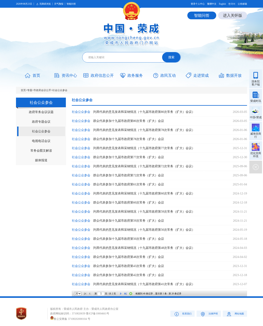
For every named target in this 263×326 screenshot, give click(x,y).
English (222, 4)
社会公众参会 (59, 90)
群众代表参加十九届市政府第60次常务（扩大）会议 (128, 202)
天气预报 (58, 4)
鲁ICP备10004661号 (97, 313)
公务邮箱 (242, 4)
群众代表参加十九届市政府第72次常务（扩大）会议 (128, 175)
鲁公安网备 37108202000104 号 (72, 319)
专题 (29, 90)
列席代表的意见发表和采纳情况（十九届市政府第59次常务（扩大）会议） (144, 211)
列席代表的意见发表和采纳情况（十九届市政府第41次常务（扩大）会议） (144, 284)
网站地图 (239, 313)
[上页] (90, 294)
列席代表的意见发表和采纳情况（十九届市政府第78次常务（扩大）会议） (144, 130)
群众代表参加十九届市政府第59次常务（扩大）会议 (128, 220)
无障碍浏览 (45, 4)
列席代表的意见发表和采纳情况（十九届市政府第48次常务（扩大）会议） (144, 247)
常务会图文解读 (41, 150)
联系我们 (187, 313)
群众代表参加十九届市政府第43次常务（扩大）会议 (128, 266)
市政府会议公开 (42, 90)
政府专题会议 (41, 121)
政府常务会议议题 (41, 112)
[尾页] (125, 294)
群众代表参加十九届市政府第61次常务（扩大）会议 (128, 184)
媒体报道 (41, 160)
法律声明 (213, 313)
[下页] (121, 294)
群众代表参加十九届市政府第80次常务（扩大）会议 (128, 120)
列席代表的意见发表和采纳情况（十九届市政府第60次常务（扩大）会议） (144, 193)
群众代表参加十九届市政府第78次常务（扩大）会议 (128, 139)
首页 (23, 90)
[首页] (85, 294)
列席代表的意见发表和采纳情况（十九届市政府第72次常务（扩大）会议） (144, 166)
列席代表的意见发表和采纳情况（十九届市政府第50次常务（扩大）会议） (144, 229)
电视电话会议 (41, 141)
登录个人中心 (198, 4)
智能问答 (71, 4)
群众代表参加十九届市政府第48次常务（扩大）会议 (128, 256)
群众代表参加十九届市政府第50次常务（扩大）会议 (128, 238)
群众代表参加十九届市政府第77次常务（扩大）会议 (128, 157)
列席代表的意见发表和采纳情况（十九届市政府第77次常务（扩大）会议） (144, 148)
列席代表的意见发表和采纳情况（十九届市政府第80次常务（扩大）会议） (144, 111)
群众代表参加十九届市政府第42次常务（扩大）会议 (128, 275)
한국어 (231, 4)
